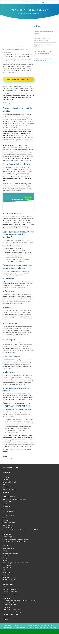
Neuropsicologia (7, 501)
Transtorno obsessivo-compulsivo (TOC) (14, 541)
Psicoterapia (6, 506)
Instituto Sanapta (8, 459)
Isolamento (6, 575)
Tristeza (5, 587)
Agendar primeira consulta (29, 2)
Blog (23, 13)
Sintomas (5, 479)
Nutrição (5, 504)
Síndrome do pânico (8, 537)
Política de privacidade (9, 489)
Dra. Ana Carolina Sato (11, 614)
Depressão (6, 520)
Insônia (5, 570)
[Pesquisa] (45, 3)
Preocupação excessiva (9, 579)
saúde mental (28, 318)
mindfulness (7, 375)
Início (19, 13)
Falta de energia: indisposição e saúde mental (16, 563)
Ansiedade (7, 534)
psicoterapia (7, 294)
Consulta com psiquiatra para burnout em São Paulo (43, 52)
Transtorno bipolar (8, 527)
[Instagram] (43, 3)
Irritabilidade (6, 572)
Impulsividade (7, 567)
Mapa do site (6, 492)
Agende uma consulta (28, 198)
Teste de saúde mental (9, 482)
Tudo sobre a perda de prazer (11, 594)
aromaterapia (8, 326)
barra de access (8, 359)
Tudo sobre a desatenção (10, 589)
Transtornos (6, 477)
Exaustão (5, 560)
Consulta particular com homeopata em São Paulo (42, 39)
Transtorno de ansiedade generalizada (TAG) (15, 539)
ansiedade (6, 366)
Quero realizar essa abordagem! (18, 79)
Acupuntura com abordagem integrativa (14, 499)
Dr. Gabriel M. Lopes (9, 604)
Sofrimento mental (8, 525)
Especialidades (7, 475)
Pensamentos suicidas (9, 577)
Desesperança (7, 555)
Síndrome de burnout (9, 523)
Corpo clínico (6, 472)
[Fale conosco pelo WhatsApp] (29, 631)
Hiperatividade (7, 565)
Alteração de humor (8, 548)
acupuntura (30, 123)
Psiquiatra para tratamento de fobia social (44, 46)
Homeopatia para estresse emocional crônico (43, 59)
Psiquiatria (6, 509)
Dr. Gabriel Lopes (24, 49)
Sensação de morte (8, 582)
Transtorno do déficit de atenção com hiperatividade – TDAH (20, 530)
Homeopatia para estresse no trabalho (44, 33)
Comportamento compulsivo (11, 553)
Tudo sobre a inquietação (10, 591)
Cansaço (5, 551)
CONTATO (6, 598)
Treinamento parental (9, 511)
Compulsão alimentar (9, 518)
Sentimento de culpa (9, 584)
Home (4, 470)
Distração (5, 558)
